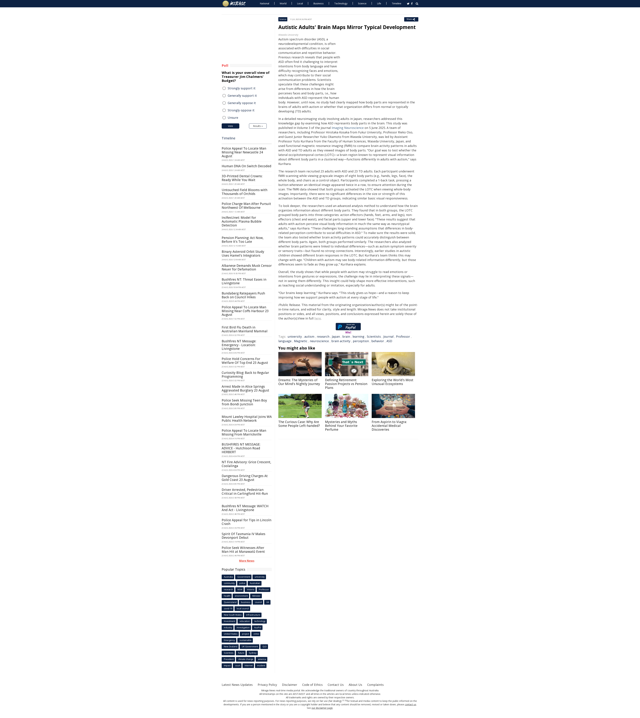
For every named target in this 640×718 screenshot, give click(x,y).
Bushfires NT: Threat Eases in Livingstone (244, 281)
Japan (336, 336)
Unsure (233, 118)
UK (267, 602)
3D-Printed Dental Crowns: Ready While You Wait (242, 178)
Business (318, 3)
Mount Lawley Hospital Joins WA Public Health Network (247, 419)
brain (346, 336)
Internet (249, 665)
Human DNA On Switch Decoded (246, 166)
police (242, 583)
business (245, 602)
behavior (377, 341)
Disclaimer (289, 685)
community (229, 583)
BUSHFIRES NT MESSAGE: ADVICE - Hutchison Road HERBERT (241, 448)
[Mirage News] (236, 3)
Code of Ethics (312, 685)
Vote (230, 126)
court (237, 665)
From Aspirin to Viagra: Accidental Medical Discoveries (389, 426)
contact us (410, 704)
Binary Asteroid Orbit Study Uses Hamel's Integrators (243, 253)
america (262, 659)
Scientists (374, 336)
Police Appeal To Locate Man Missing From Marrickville (244, 432)
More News (246, 561)
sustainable (246, 640)
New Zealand (230, 646)
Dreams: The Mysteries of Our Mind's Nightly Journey (299, 382)
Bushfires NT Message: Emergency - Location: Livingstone (239, 345)
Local (300, 3)
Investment (229, 621)
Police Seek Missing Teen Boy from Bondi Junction (244, 402)
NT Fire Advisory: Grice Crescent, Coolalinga (246, 464)
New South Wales (233, 614)
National (264, 3)
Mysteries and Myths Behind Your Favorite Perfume (341, 426)
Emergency (229, 640)
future (241, 652)
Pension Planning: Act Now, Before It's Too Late (243, 240)
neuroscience (319, 341)
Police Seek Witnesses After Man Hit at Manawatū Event (243, 550)
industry (228, 627)
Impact (227, 665)
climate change (245, 659)
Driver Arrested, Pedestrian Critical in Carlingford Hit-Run (245, 492)
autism (309, 336)
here (317, 318)
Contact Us (336, 685)
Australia (228, 576)
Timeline (396, 3)
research (323, 336)
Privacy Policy (267, 685)
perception (361, 341)
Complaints (375, 685)
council (258, 602)
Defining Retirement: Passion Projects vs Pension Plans (346, 384)
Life (379, 3)
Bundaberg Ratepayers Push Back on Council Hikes (243, 295)
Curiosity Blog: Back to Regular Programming (245, 375)
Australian (255, 583)
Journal (388, 336)
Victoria (250, 589)
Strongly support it (242, 88)
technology (260, 621)
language (285, 341)
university (295, 336)
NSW (240, 589)
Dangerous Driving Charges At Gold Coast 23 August (245, 478)
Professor (403, 336)
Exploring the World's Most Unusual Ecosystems (392, 382)
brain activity (340, 341)
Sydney (252, 652)
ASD (389, 341)
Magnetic (300, 341)
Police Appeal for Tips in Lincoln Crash (246, 522)
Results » (258, 126)
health (227, 595)
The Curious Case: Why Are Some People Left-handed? (299, 424)
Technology (341, 3)
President (229, 659)
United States (231, 633)
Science (362, 3)
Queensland (230, 602)
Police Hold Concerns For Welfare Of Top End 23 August (245, 361)
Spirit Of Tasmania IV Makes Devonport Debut (243, 536)
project (245, 633)
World (283, 3)
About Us (355, 685)
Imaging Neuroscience (348, 128)
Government (243, 576)
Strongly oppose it (241, 110)
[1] (343, 700)
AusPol (257, 627)
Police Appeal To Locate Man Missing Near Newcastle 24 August (244, 152)
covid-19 (228, 608)
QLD (264, 646)
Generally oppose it (242, 103)
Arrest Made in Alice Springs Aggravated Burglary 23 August (245, 388)
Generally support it (242, 96)
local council (243, 608)
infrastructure (253, 614)
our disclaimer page (322, 707)
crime (256, 633)
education (245, 621)
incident (261, 665)
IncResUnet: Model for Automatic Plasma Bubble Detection (242, 221)
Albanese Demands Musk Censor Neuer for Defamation (247, 267)
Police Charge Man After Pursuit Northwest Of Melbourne (246, 206)
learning (358, 336)
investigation (243, 627)
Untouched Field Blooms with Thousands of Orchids (244, 192)
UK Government (250, 646)
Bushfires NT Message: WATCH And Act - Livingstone (245, 508)
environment (241, 595)
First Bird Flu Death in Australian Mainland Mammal (245, 329)
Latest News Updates (237, 685)
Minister (256, 595)
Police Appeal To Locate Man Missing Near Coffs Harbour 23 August (245, 311)
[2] (346, 700)
